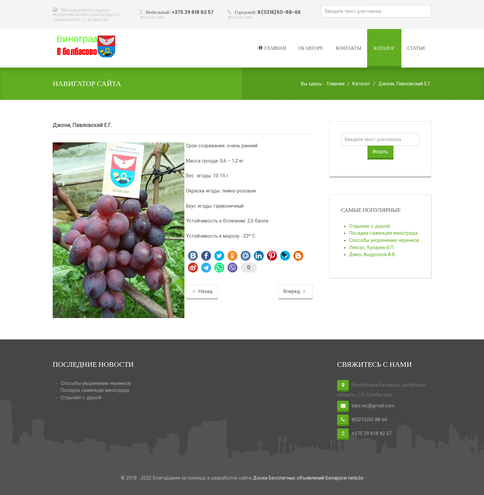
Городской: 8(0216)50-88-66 (268, 12)
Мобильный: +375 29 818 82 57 (180, 12)
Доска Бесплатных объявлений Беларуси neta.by (308, 478)
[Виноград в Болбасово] (84, 46)
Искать (380, 152)
